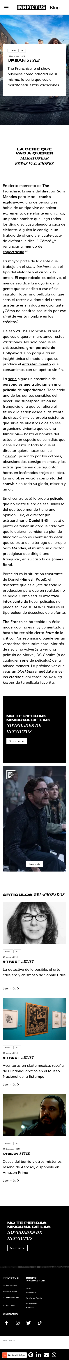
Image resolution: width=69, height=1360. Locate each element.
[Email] (46, 1354)
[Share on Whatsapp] (54, 1354)
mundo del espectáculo (23, 248)
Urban (13, 50)
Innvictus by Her (10, 1291)
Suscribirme (16, 741)
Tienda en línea (10, 1285)
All (22, 50)
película (56, 498)
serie (12, 378)
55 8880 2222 (9, 1305)
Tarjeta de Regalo (34, 1297)
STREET (18, 961)
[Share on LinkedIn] (38, 1354)
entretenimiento (36, 363)
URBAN (24, 60)
